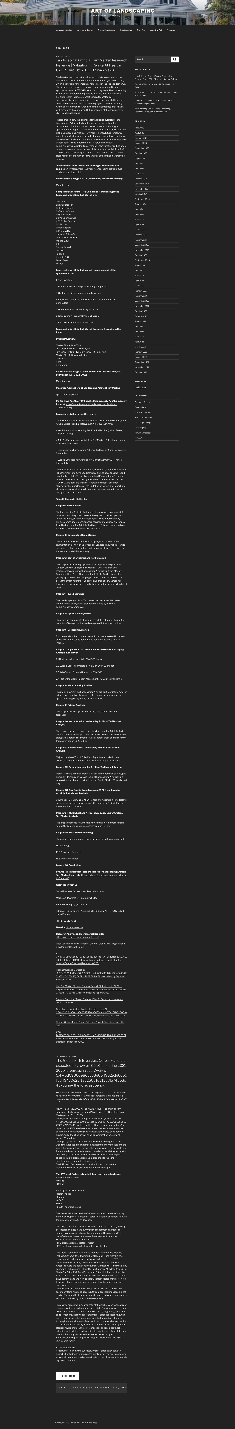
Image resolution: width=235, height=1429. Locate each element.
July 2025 (139, 163)
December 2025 (142, 148)
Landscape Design (64, 30)
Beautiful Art (156, 30)
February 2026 (141, 138)
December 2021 (142, 362)
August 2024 (140, 204)
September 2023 (142, 260)
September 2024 (142, 199)
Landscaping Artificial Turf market (73, 80)
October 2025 (141, 153)
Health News (140, 387)
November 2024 (142, 189)
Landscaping (126, 30)
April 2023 (139, 280)
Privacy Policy (61, 1423)
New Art (141, 30)
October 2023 (141, 255)
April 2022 (139, 342)
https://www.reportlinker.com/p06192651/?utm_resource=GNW (88, 1118)
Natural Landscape (106, 30)
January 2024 (141, 240)
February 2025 (141, 179)
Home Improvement (143, 417)
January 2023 (141, 296)
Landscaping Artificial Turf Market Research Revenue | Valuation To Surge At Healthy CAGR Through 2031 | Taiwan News (91, 65)
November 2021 (142, 367)
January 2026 (141, 143)
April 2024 (139, 224)
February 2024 (141, 234)
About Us (171, 30)
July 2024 (139, 209)
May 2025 (139, 173)
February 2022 (141, 352)
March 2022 (140, 347)
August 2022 (140, 321)
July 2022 (139, 326)
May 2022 (139, 336)
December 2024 (142, 184)
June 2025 (139, 168)
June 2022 (139, 331)
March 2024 (140, 229)
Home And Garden (143, 412)
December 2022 (142, 301)
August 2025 (140, 158)
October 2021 (141, 372)
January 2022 (141, 357)
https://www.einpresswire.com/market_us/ (77, 937)
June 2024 (139, 214)
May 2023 (139, 275)
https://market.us (74, 927)
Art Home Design (85, 30)
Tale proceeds (67, 1376)
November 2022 (142, 306)
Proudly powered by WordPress (83, 1423)
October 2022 (141, 311)
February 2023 (141, 291)
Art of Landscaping (123, 11)
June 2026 (139, 128)
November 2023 (142, 250)
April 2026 (139, 133)
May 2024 (139, 219)
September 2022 (142, 316)
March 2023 (140, 285)
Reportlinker (69, 1347)
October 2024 (141, 194)
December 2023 (142, 245)
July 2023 (139, 270)
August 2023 (140, 265)
